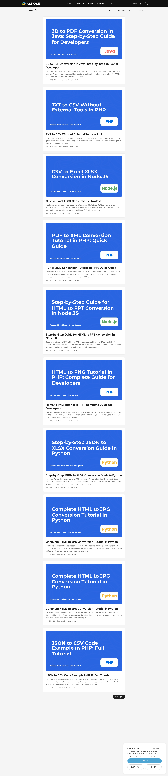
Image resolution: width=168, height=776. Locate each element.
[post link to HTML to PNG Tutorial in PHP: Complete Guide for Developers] (84, 391)
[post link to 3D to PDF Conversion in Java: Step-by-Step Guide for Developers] (84, 50)
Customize (135, 767)
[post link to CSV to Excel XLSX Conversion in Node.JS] (84, 185)
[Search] (146, 3)
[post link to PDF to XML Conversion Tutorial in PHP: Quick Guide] (84, 252)
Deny (153, 767)
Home (29, 10)
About (110, 3)
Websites (100, 3)
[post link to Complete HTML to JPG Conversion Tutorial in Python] (84, 526)
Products (69, 3)
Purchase (80, 3)
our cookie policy (150, 756)
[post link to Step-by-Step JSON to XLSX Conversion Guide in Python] (84, 460)
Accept (144, 761)
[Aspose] (31, 3)
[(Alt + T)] (35, 10)
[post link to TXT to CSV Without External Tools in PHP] (84, 119)
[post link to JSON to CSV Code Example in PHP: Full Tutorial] (84, 660)
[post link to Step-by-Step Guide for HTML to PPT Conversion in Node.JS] (84, 320)
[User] (140, 3)
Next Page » (119, 697)
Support (90, 3)
